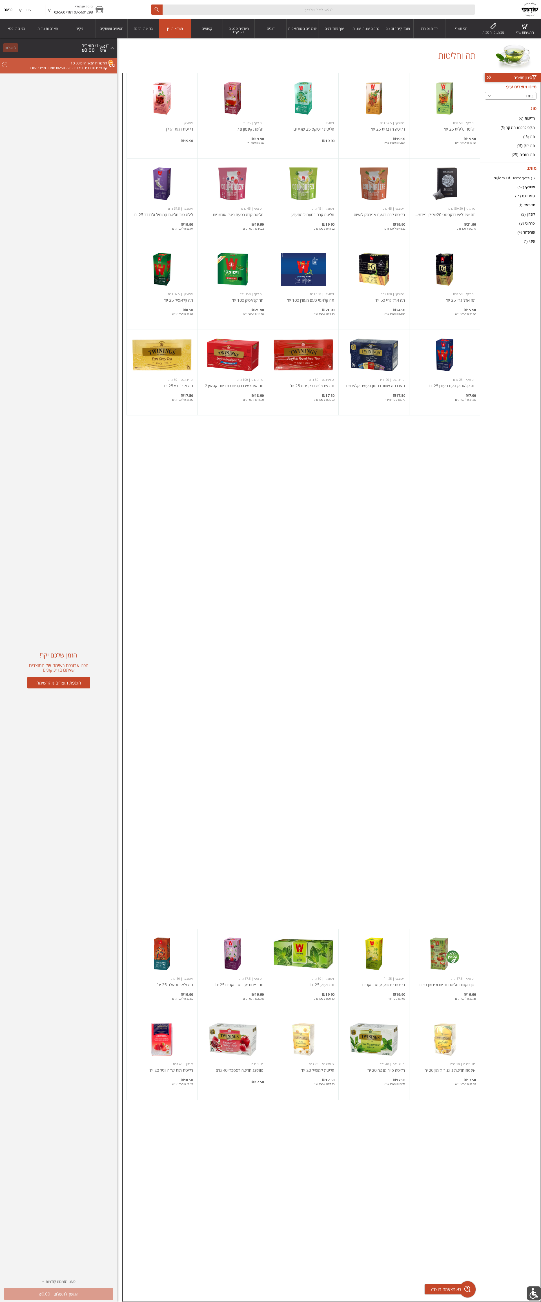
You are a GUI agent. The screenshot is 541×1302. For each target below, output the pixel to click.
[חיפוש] (157, 9)
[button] (76, 9)
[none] (444, 115)
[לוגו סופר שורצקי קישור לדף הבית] (529, 10)
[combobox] (313, 9)
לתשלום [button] (10, 48)
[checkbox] (510, 118)
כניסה (8, 9)
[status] (89, 45)
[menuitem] (525, 28)
